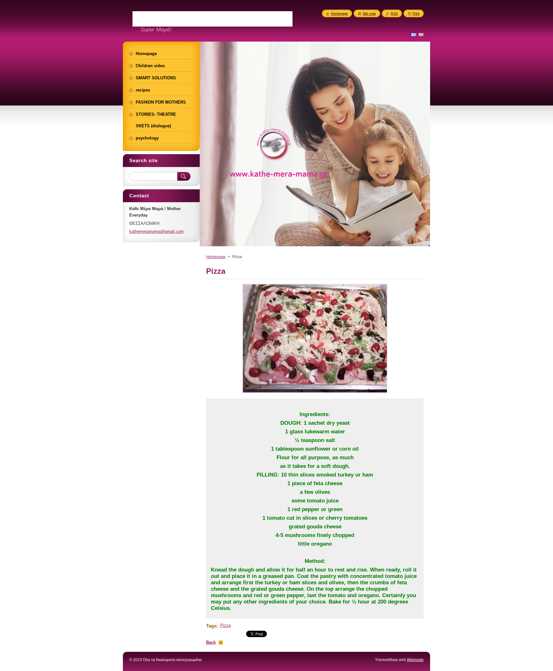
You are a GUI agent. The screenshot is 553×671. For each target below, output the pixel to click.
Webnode (415, 660)
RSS (394, 13)
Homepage (216, 257)
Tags (211, 625)
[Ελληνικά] (413, 34)
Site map (369, 13)
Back (211, 642)
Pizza (225, 625)
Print (416, 13)
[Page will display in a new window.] (315, 393)
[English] (421, 34)
